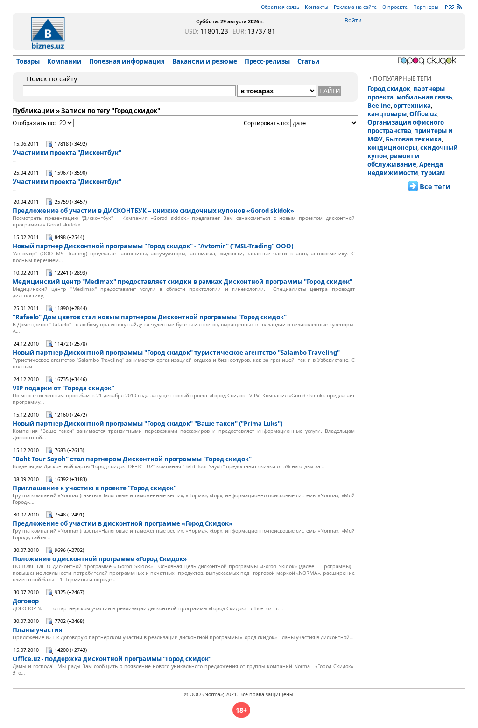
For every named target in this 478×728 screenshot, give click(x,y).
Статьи (308, 61)
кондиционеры (392, 147)
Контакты (316, 7)
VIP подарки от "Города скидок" (63, 388)
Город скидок (388, 89)
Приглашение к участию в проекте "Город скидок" (94, 488)
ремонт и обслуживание (393, 160)
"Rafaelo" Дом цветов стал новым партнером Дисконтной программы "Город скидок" (150, 317)
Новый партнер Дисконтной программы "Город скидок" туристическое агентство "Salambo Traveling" (176, 352)
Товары (28, 61)
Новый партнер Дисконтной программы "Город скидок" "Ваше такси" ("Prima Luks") (147, 423)
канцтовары (387, 114)
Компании (64, 61)
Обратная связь (280, 7)
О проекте (395, 7)
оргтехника (412, 105)
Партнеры (425, 7)
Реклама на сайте (355, 7)
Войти (353, 20)
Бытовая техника (414, 139)
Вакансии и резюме (204, 61)
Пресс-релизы (267, 61)
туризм (433, 173)
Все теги (435, 186)
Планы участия (38, 630)
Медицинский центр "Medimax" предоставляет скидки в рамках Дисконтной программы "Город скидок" (182, 281)
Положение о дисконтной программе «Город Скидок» (100, 559)
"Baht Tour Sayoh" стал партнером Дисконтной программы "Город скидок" (132, 459)
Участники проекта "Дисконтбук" (67, 152)
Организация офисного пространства (405, 126)
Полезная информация (127, 61)
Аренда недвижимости (405, 168)
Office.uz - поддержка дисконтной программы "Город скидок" (112, 659)
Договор (26, 601)
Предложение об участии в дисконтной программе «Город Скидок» (122, 523)
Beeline (379, 105)
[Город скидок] (428, 61)
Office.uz (423, 114)
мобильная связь (424, 97)
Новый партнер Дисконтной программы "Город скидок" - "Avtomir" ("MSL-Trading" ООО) (153, 246)
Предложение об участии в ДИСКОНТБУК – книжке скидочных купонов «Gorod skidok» (153, 210)
